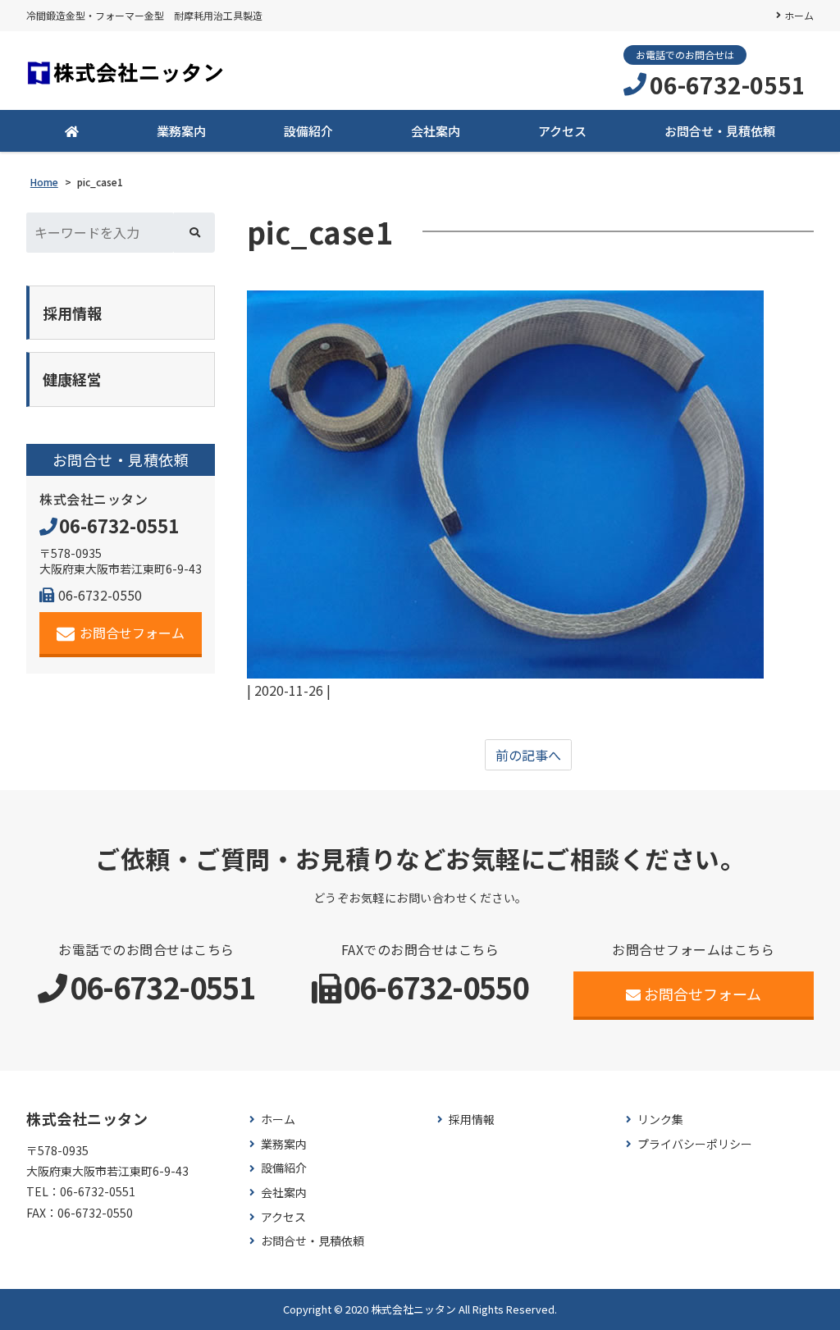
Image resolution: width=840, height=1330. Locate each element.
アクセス (562, 130)
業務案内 (181, 130)
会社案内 (435, 130)
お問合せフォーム (132, 632)
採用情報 (472, 1119)
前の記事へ (528, 755)
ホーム (799, 15)
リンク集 (660, 1119)
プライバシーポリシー (694, 1144)
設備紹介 (308, 130)
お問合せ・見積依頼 (719, 130)
